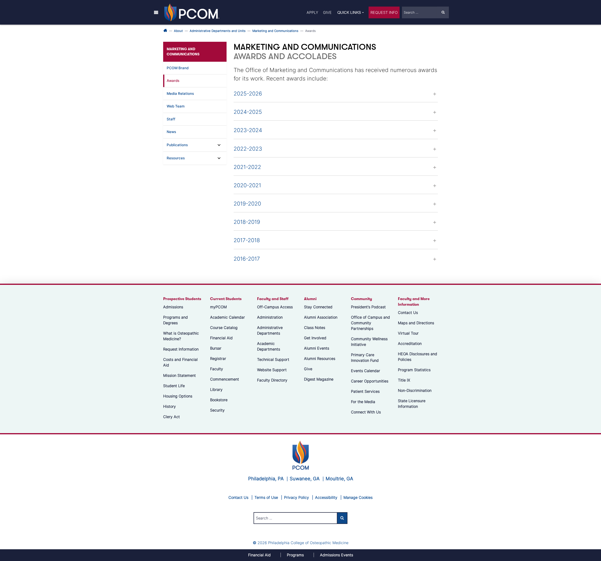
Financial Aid (221, 338)
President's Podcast (368, 307)
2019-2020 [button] (247, 203)
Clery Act (171, 416)
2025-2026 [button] (248, 93)
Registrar (218, 358)
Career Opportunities (369, 381)
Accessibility (326, 497)
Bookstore (218, 399)
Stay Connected (318, 307)
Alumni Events (316, 348)
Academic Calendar (227, 317)
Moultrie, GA (339, 478)
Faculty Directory (272, 380)
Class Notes (314, 327)
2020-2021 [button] (247, 185)
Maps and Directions (416, 323)
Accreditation (410, 343)
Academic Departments (268, 346)
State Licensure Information (411, 403)
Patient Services (365, 391)
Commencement (224, 379)
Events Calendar (365, 370)
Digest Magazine (318, 379)
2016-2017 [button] (247, 259)
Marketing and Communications (275, 31)
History (169, 406)
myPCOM (218, 307)
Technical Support (273, 359)
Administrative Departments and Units (218, 31)
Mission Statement (179, 375)
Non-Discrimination (414, 390)
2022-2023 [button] (248, 148)
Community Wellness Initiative (369, 341)
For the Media (363, 401)
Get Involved (315, 338)
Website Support (272, 369)
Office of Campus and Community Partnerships (370, 323)
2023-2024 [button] (248, 130)
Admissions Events (336, 555)
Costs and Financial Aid (180, 362)
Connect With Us (366, 412)
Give (327, 12)
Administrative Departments (270, 330)
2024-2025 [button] (248, 112)
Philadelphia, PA (266, 478)
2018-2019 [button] (247, 222)
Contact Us (408, 312)
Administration (270, 317)
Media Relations (180, 93)
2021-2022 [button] (247, 167)
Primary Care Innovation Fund (365, 357)
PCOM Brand (178, 68)
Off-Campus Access (275, 307)
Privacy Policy (296, 497)
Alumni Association (320, 317)
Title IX (404, 380)
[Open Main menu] (156, 12)
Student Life (174, 385)
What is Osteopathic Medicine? (181, 336)
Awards (173, 80)
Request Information (181, 349)
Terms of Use (266, 497)
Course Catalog (224, 327)
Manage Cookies (358, 497)
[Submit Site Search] (443, 12)
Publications (177, 145)
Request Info (384, 12)
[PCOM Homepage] (301, 454)
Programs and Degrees (175, 320)
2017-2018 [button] (247, 240)
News (171, 132)
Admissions (173, 307)
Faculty (216, 368)
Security (217, 410)
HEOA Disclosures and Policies (417, 356)
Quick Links (349, 12)
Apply (312, 12)
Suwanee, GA (305, 478)
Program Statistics (414, 369)
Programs (295, 555)
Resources (176, 158)
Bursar (215, 348)
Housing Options (177, 396)
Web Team (176, 106)
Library (216, 389)
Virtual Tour (408, 333)
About (178, 31)
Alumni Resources (319, 358)
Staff (171, 119)
